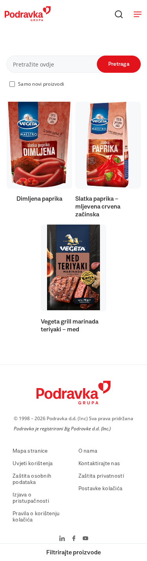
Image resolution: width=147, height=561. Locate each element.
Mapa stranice (30, 451)
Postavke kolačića (100, 488)
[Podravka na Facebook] (74, 539)
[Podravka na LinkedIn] (62, 539)
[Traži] (118, 14)
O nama (88, 451)
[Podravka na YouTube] (85, 539)
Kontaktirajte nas (99, 463)
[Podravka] (28, 19)
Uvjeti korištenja (33, 463)
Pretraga (118, 64)
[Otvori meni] (137, 14)
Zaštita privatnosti (101, 476)
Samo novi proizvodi (41, 84)
